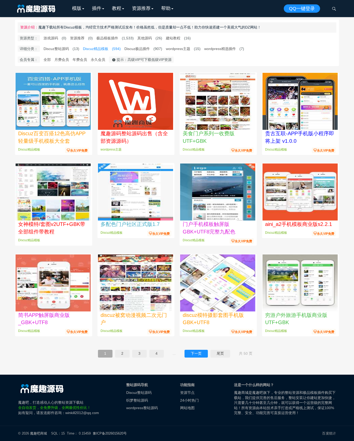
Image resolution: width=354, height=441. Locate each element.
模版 (76, 8)
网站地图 (187, 408)
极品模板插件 (107, 38)
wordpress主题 (178, 49)
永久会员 (98, 60)
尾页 (220, 353)
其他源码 (144, 38)
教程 (116, 8)
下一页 (196, 353)
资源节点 (187, 392)
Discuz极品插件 (137, 49)
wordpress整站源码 (142, 408)
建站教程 (173, 38)
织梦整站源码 (137, 400)
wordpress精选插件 (220, 49)
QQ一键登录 (302, 8)
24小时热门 (189, 400)
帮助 (166, 8)
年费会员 (80, 60)
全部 (47, 60)
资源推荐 (141, 8)
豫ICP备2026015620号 (111, 433)
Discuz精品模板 (95, 49)
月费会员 (61, 60)
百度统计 (329, 433)
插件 (96, 8)
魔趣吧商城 (38, 433)
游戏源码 (51, 38)
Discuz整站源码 (56, 49)
